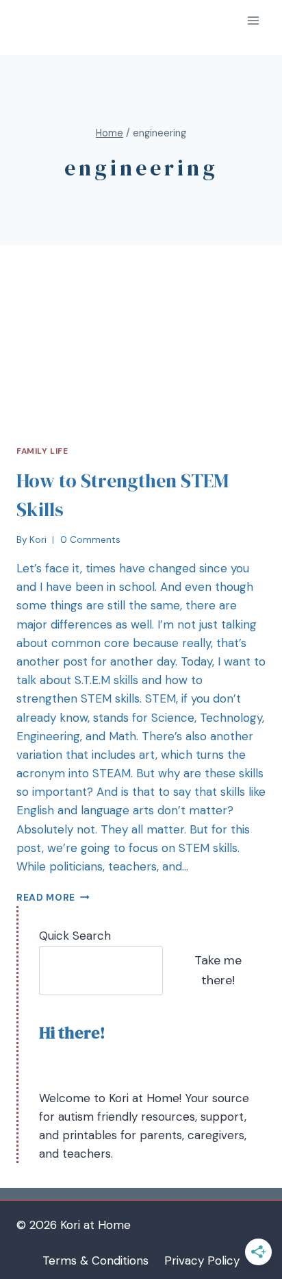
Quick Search (75, 935)
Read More (45, 897)
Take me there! (218, 970)
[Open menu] (253, 20)
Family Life (42, 451)
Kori (38, 540)
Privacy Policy (202, 1260)
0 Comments (90, 540)
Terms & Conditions (95, 1260)
